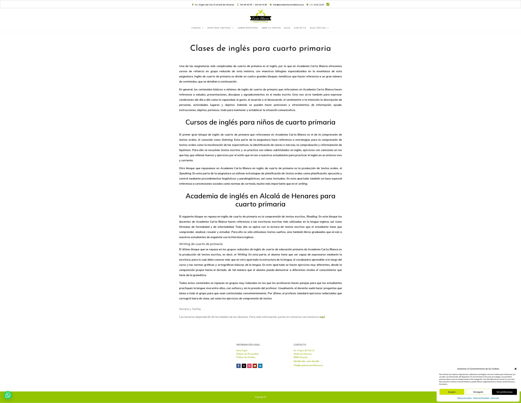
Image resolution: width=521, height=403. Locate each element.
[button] (515, 368)
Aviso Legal (494, 398)
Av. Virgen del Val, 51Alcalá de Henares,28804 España (304, 354)
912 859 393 (299, 361)
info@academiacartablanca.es (308, 365)
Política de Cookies (464, 398)
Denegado (478, 392)
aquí (322, 316)
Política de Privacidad (481, 398)
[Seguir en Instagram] (249, 366)
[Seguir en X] (244, 366)
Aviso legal (241, 351)
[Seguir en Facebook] (238, 366)
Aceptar (452, 392)
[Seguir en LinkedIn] (260, 366)
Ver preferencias (504, 392)
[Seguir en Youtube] (255, 366)
